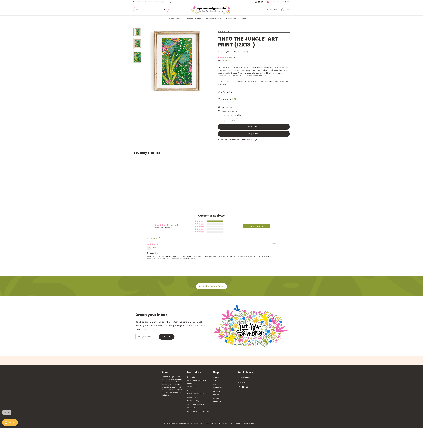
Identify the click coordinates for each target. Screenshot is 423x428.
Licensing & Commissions (198, 411)
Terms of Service (221, 423)
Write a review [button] (256, 226)
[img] (152, 244)
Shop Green (175, 19)
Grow (215, 381)
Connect (216, 377)
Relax (215, 384)
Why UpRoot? (192, 397)
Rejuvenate (217, 388)
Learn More (246, 19)
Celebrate (217, 398)
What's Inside (225, 92)
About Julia (192, 387)
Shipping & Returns (195, 404)
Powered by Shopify (249, 423)
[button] (223, 57)
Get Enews (231, 19)
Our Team (191, 390)
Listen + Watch (194, 19)
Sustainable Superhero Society (196, 382)
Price (220, 61)
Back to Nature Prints (213, 286)
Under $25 (217, 402)
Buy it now (253, 133)
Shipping (221, 121)
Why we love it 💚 (227, 99)
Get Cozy (216, 391)
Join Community (214, 19)
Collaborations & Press (197, 394)
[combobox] (151, 9)
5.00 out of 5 (172, 225)
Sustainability (193, 401)
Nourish (216, 395)
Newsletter (191, 377)
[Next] (137, 92)
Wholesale (191, 408)
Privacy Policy (235, 423)
